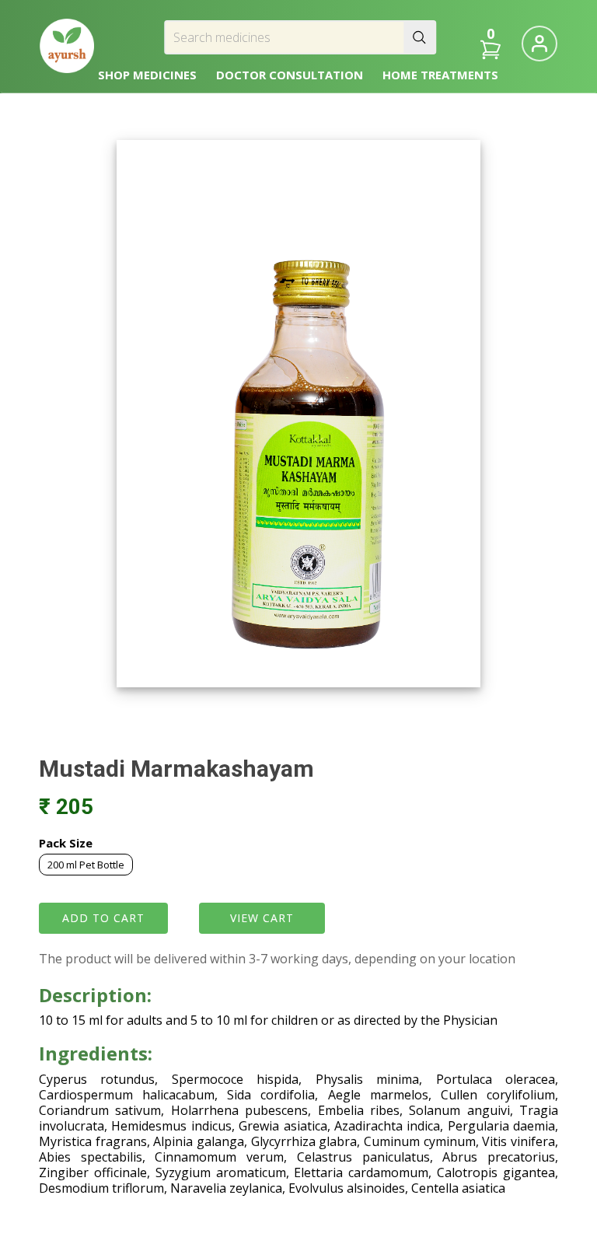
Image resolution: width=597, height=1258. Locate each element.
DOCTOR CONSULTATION (289, 74)
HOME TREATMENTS (440, 74)
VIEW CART (262, 917)
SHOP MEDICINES (147, 74)
